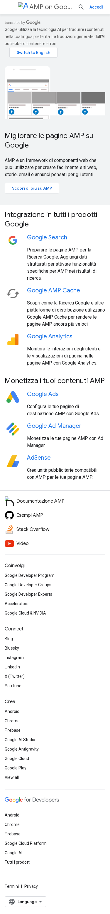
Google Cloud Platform (26, 843)
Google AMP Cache (53, 290)
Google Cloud (17, 758)
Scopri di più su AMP (32, 188)
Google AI (13, 852)
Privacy (31, 886)
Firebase (13, 730)
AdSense (39, 457)
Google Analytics (49, 336)
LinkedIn (12, 667)
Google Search (47, 237)
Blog (9, 638)
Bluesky (12, 648)
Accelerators (16, 603)
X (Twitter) (15, 676)
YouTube (13, 685)
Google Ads (43, 394)
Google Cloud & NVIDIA (25, 613)
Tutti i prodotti (18, 862)
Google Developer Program (30, 575)
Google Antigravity (22, 749)
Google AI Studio (20, 739)
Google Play (15, 768)
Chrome (12, 720)
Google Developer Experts (28, 594)
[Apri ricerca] (81, 7)
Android (12, 711)
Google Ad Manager (54, 426)
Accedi (96, 7)
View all (12, 777)
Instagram (14, 657)
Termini (12, 886)
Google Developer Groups (28, 584)
